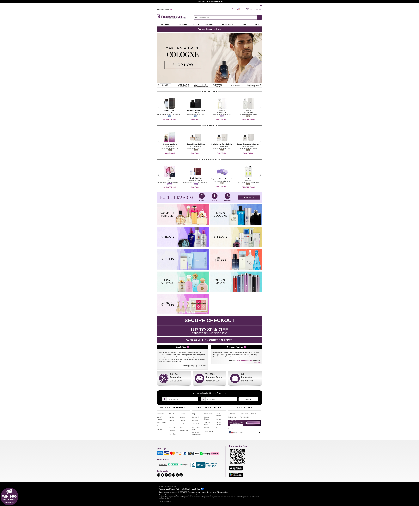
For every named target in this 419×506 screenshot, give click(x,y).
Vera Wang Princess (244, 360)
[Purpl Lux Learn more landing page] (244, 423)
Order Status (248, 5)
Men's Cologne (161, 422)
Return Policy (208, 414)
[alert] (237, 9)
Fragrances (166, 24)
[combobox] (228, 17)
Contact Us (195, 417)
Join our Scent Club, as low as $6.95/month (209, 1)
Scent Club (172, 434)
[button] (260, 85)
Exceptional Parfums (223, 181)
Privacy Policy (175, 489)
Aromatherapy (173, 424)
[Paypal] (185, 453)
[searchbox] (225, 17)
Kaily (170, 180)
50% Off (171, 414)
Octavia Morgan (197, 146)
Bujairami (171, 146)
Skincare (183, 24)
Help (257, 5)
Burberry (170, 112)
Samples (171, 417)
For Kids (182, 414)
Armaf (197, 112)
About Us (195, 420)
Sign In (239, 5)
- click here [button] (209, 29)
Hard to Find (184, 430)
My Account (231, 414)
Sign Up (248, 399)
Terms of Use (164, 489)
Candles (182, 420)
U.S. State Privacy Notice (191, 489)
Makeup (196, 24)
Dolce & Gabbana (196, 180)
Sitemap (218, 419)
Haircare (209, 24)
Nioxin (249, 180)
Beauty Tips (181, 347)
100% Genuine (209, 428)
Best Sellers (172, 427)
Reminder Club (244, 417)
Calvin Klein (223, 112)
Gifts (257, 24)
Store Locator (208, 431)
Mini (181, 427)
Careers (218, 428)
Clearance (172, 430)
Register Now (232, 417)
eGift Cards (195, 424)
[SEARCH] (259, 17)
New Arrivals (184, 424)
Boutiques (160, 429)
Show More (257, 362)
